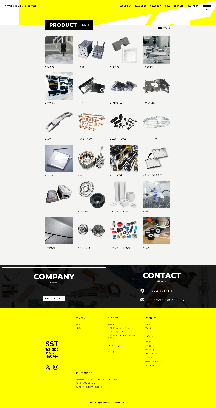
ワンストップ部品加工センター (86, 383)
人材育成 (149, 346)
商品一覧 (149, 328)
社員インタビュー (152, 354)
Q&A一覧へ (112, 352)
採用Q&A (149, 357)
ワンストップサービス (115, 332)
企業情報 (79, 324)
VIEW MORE (50, 299)
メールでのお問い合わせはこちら (162, 300)
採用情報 (149, 342)
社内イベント (150, 350)
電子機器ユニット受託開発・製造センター (90, 387)
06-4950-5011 (162, 291)
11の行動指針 (150, 365)
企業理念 (79, 328)
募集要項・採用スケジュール (155, 361)
